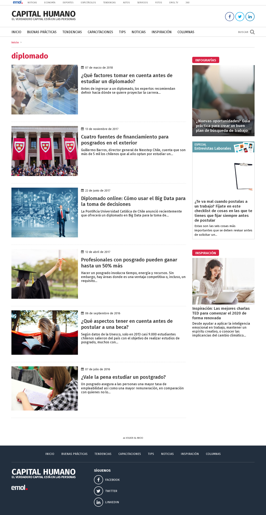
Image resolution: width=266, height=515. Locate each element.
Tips (122, 32)
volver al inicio (134, 438)
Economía (49, 2)
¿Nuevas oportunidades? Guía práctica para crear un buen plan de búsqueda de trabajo (223, 126)
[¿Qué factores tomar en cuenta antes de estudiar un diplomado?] (44, 113)
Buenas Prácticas (42, 32)
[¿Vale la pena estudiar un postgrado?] (44, 409)
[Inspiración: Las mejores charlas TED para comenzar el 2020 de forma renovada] (223, 303)
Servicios (142, 2)
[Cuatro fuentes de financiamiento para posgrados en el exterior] (44, 175)
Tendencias (109, 2)
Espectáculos (88, 2)
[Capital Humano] (43, 20)
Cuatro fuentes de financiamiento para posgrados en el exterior (125, 140)
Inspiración (161, 32)
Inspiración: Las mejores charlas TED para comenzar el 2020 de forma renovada (221, 313)
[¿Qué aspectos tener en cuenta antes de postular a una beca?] (44, 354)
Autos (126, 2)
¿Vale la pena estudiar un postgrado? (123, 377)
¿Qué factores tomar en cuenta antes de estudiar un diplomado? (126, 78)
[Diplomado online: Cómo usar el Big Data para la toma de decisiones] (44, 236)
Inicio (16, 32)
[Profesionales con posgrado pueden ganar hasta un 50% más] (44, 298)
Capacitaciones (100, 32)
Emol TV (173, 2)
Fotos (158, 2)
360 (188, 2)
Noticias (32, 2)
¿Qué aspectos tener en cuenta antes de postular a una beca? (127, 324)
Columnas (185, 32)
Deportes (68, 2)
